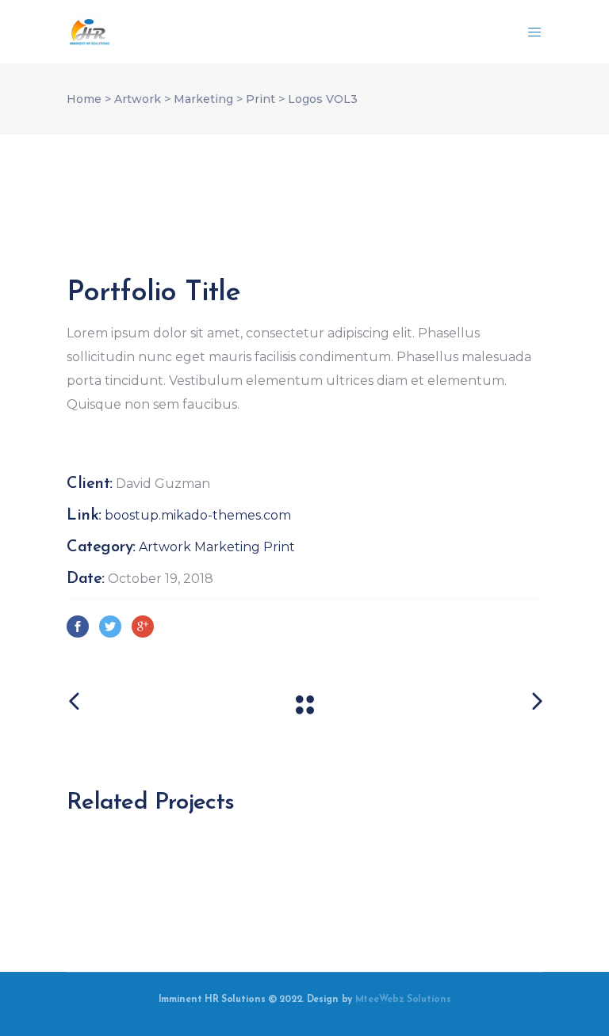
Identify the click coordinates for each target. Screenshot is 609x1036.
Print (260, 99)
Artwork (137, 99)
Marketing (203, 99)
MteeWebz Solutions (403, 999)
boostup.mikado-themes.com (198, 515)
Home (84, 99)
